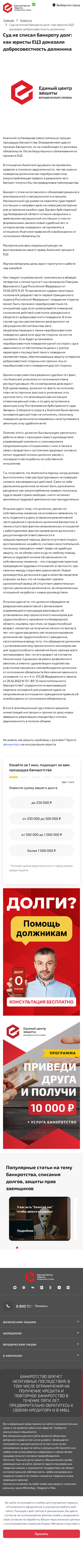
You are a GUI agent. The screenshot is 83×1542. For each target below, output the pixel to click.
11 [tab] (61, 1248)
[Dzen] (59, 1287)
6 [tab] (39, 1248)
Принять (41, 1534)
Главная (8, 20)
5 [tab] (35, 1248)
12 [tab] (66, 1248)
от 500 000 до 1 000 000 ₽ (41, 834)
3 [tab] (26, 1248)
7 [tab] (44, 1248)
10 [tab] (57, 1248)
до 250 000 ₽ (41, 802)
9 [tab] (53, 1248)
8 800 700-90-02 (30, 1306)
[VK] (32, 1287)
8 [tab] (48, 1248)
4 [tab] (30, 1248)
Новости (26, 20)
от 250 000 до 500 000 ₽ (42, 818)
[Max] (14, 1287)
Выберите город (68, 5)
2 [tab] (22, 1248)
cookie (56, 1515)
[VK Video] (41, 1287)
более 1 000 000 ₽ (41, 850)
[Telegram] (23, 1287)
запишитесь (11, 744)
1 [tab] (17, 1248)
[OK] (50, 1287)
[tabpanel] (40, 1219)
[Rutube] (68, 1287)
